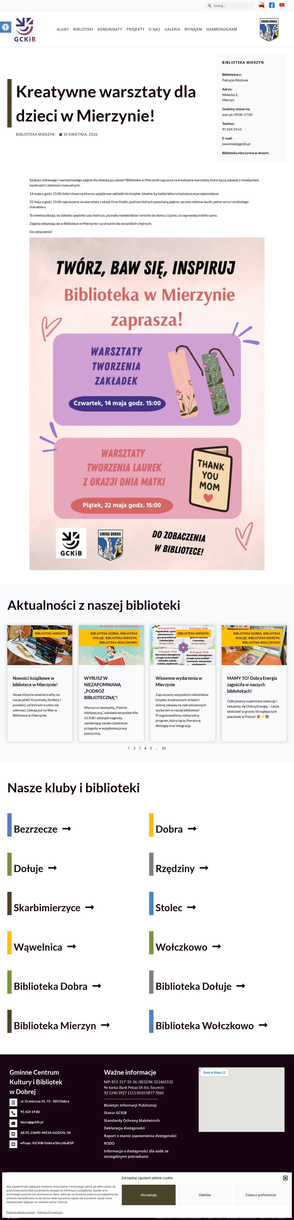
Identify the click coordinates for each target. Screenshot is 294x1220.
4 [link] (145, 748)
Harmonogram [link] (221, 29)
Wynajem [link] (193, 29)
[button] (285, 1178)
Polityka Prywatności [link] (50, 1212)
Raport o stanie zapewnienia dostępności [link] (140, 1135)
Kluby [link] (63, 29)
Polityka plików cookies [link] (20, 1212)
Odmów (205, 1195)
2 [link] (134, 748)
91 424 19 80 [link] (30, 1112)
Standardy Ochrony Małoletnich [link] (132, 1120)
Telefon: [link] (228, 123)
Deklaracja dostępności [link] (124, 1127)
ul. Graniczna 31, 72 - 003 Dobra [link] (44, 1101)
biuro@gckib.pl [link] (31, 1122)
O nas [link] (154, 29)
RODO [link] (109, 1143)
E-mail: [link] (227, 138)
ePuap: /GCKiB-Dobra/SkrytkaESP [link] (47, 1143)
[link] (5, 27)
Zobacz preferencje (260, 1195)
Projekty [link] (135, 29)
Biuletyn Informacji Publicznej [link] (130, 1105)
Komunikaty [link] (109, 29)
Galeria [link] (172, 29)
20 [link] (164, 748)
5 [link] (151, 748)
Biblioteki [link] (83, 29)
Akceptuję (149, 1195)
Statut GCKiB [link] (115, 1112)
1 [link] (129, 748)
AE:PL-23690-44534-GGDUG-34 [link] (45, 1132)
